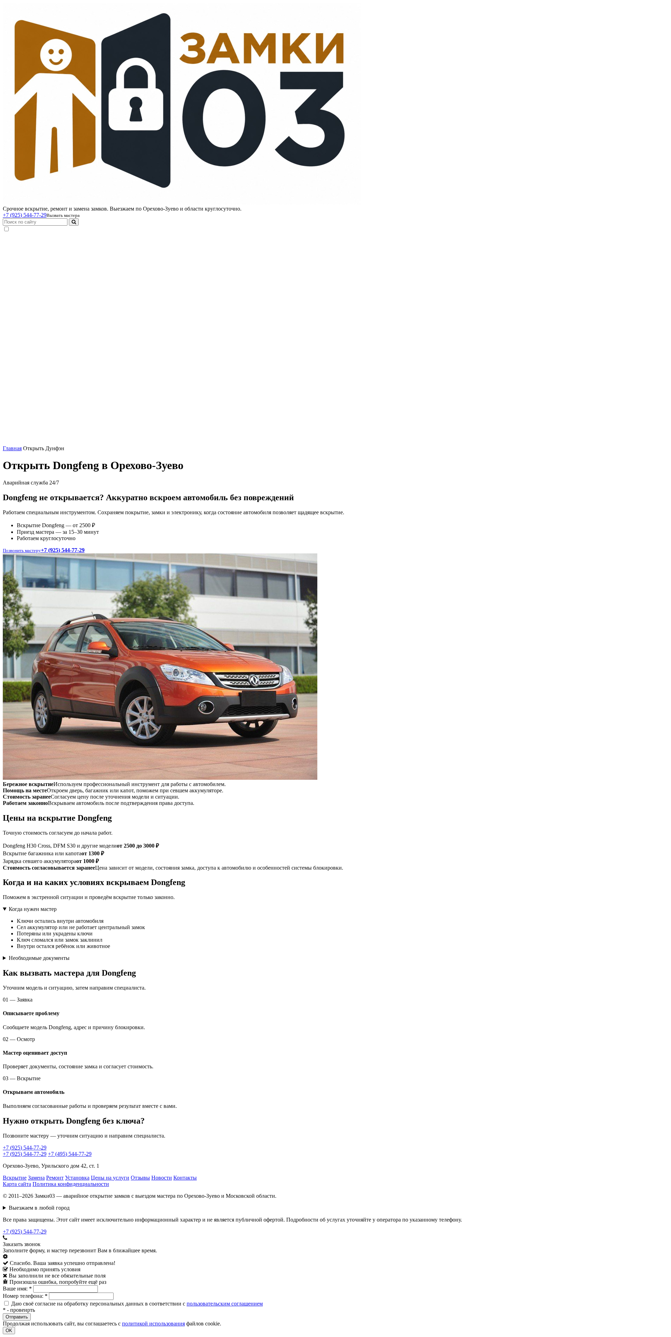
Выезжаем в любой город (39, 1208)
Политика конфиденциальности (71, 1184)
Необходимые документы (39, 958)
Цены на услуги (110, 1178)
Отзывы (140, 1178)
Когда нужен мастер (33, 909)
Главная (12, 448)
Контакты (185, 1178)
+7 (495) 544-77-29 (70, 1154)
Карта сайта (17, 1184)
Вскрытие (15, 1178)
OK (9, 1330)
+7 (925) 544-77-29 (24, 215)
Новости (161, 1178)
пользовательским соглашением (225, 1304)
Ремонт (55, 1178)
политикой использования (153, 1324)
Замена (36, 1178)
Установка (77, 1178)
